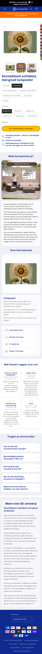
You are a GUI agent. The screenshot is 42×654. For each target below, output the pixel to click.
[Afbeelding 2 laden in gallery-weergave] (21, 68)
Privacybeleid (12, 644)
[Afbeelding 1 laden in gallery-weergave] (10, 68)
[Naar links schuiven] (2, 68)
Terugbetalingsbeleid (31, 640)
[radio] (6, 86)
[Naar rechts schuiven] (39, 68)
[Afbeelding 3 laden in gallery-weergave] (31, 68)
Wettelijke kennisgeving (22, 651)
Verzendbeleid (15, 647)
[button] (4, 9)
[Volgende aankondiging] (37, 3)
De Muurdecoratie (15, 640)
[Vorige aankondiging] (4, 3)
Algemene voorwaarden (28, 644)
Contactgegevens (28, 647)
